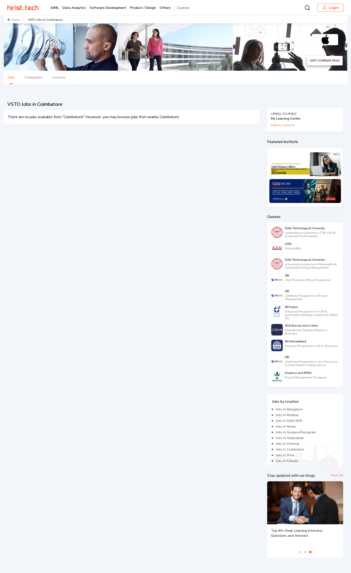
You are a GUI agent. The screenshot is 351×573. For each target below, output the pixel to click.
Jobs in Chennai (287, 443)
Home (16, 20)
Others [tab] (165, 7)
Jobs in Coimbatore (290, 449)
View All (336, 475)
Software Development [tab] (108, 7)
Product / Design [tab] (143, 7)
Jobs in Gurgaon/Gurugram (296, 432)
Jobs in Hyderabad (289, 438)
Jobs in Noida (286, 426)
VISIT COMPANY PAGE (325, 61)
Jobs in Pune (285, 455)
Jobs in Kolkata (287, 461)
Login (334, 7)
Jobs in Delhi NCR (289, 421)
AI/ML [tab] (54, 7)
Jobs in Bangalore (289, 409)
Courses (183, 7)
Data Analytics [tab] (74, 7)
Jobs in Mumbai (287, 415)
